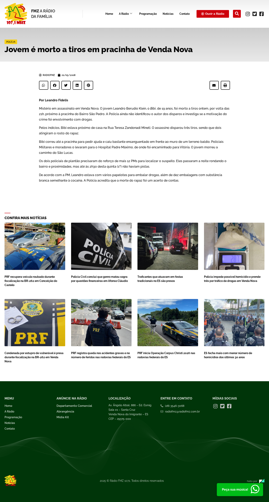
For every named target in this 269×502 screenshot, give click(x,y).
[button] (237, 14)
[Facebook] (261, 14)
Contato (184, 13)
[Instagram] (248, 14)
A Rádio (124, 13)
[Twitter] (255, 14)
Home (109, 13)
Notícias (168, 13)
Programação (148, 13)
